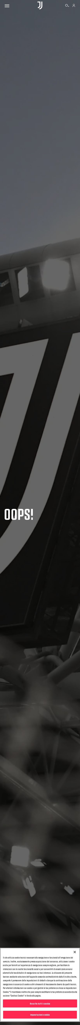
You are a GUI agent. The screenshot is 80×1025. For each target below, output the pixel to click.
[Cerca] (67, 6)
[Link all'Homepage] (39, 6)
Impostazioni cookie (40, 1014)
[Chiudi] (74, 952)
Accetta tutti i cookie (40, 1003)
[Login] (73, 6)
